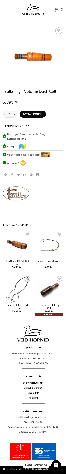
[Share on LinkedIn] (37, 175)
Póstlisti (33, 397)
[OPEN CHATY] (56, 465)
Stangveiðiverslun (33, 382)
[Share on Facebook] (12, 175)
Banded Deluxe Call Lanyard (17, 307)
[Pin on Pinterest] (31, 175)
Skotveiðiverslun (33, 387)
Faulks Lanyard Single (49, 260)
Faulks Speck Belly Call (49, 307)
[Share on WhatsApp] (6, 175)
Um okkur (33, 392)
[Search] (62, 9)
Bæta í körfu (33, 114)
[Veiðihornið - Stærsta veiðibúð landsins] (33, 10)
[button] (5, 9)
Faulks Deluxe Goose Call (17, 262)
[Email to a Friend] (25, 175)
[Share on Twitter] (18, 175)
